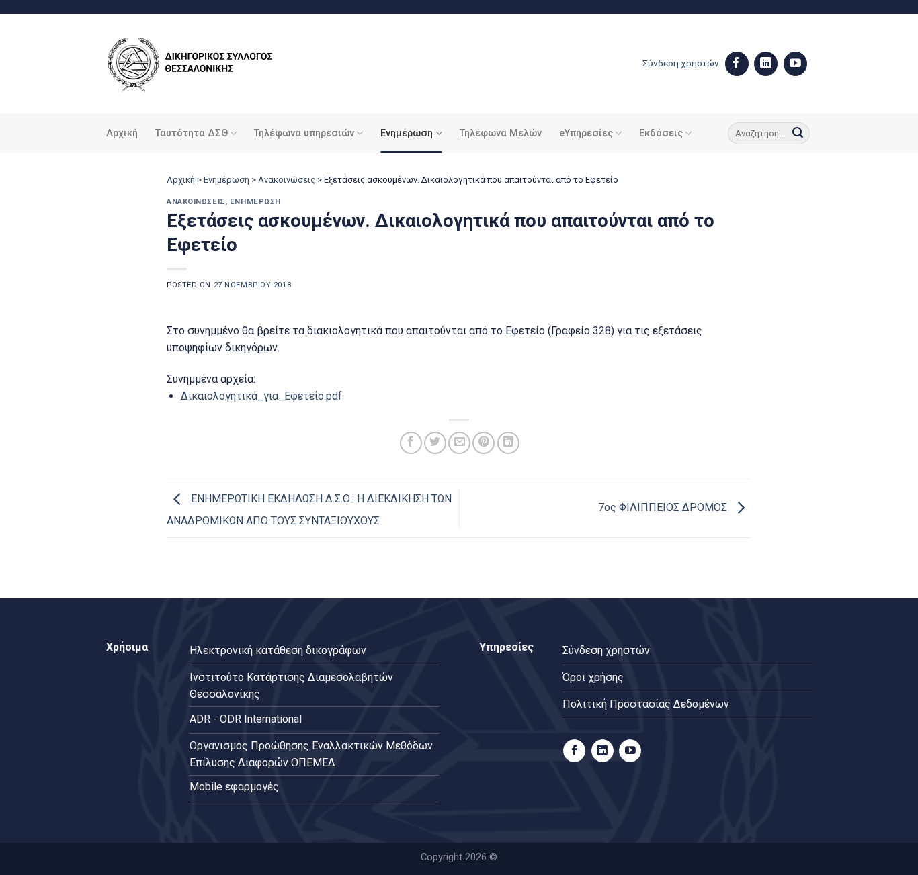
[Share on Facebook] (411, 443)
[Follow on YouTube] (795, 64)
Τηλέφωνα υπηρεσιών (304, 133)
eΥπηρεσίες (586, 133)
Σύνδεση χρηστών (680, 63)
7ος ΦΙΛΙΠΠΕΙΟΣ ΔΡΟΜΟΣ (664, 507)
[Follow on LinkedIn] (766, 64)
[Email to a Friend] (459, 443)
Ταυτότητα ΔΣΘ (191, 133)
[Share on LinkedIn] (508, 443)
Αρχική (122, 133)
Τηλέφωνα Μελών (501, 133)
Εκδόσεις (661, 133)
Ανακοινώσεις (286, 180)
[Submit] (797, 133)
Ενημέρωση (406, 133)
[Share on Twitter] (435, 443)
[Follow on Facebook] (737, 64)
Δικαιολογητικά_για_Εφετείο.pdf (261, 395)
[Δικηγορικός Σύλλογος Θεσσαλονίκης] (207, 64)
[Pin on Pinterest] (483, 443)
